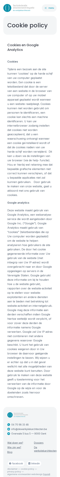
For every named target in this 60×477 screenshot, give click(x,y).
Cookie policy (27, 469)
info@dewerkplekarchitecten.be (29, 429)
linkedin (35, 463)
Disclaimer (12, 469)
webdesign (40, 474)
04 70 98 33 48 (20, 424)
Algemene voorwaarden (19, 474)
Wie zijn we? (14, 447)
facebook (17, 463)
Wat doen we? (15, 442)
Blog (9, 452)
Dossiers (39, 442)
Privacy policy (14, 471)
